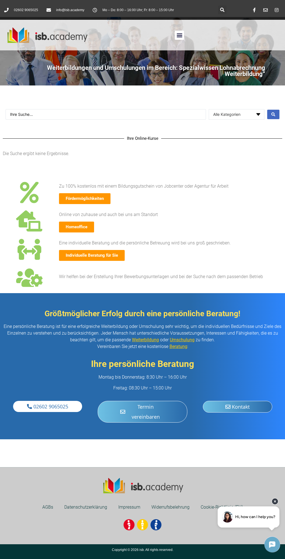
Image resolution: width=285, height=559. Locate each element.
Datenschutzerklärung (85, 507)
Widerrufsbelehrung (170, 507)
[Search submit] (273, 114)
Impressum (129, 507)
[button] (222, 10)
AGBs (47, 507)
